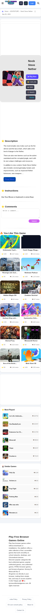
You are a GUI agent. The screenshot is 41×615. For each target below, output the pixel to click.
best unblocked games (16, 562)
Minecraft (12, 571)
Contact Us (20, 610)
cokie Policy (13, 599)
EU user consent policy (15, 605)
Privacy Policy (26, 599)
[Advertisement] (20, 389)
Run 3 (18, 571)
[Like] (21, 3)
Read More (9, 179)
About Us (30, 605)
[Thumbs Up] (26, 3)
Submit (34, 221)
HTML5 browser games (22, 567)
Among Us (28, 569)
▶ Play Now (32, 76)
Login (32, 3)
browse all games (18, 569)
